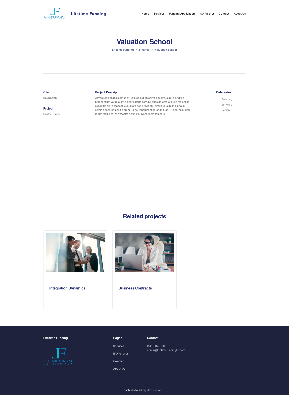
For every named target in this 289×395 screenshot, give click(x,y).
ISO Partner (207, 13)
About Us (240, 13)
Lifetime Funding (88, 14)
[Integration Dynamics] (75, 252)
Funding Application (182, 13)
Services (159, 13)
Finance (59, 278)
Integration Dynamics (67, 288)
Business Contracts (135, 288)
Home (145, 13)
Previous (58, 181)
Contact (224, 13)
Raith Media (131, 390)
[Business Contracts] (144, 252)
